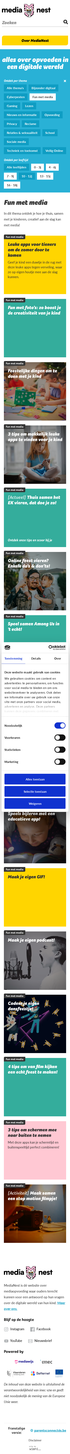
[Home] (26, 10)
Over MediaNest (35, 40)
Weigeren (35, 803)
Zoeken (9, 22)
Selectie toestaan (35, 791)
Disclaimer (35, 1440)
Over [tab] (57, 658)
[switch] (60, 737)
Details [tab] (36, 658)
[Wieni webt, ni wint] (35, 1448)
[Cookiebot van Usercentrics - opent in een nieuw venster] (49, 647)
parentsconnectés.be (50, 1430)
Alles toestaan (35, 779)
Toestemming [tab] (13, 658)
